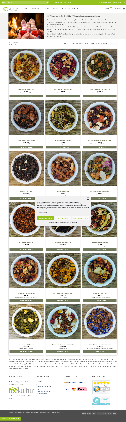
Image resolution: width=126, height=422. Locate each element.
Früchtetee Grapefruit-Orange (26, 293)
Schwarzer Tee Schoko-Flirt (63, 242)
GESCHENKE (45, 8)
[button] (88, 198)
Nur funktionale (63, 218)
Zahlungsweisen (42, 393)
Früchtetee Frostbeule (63, 191)
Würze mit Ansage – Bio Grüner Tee (100, 89)
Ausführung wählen (99, 96)
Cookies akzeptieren (45, 218)
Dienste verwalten (42, 212)
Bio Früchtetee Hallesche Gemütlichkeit (100, 140)
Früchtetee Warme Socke (100, 293)
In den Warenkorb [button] (26, 96)
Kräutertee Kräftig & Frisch (63, 140)
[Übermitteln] (47, 2)
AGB (38, 384)
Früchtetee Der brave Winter (26, 89)
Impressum (74, 222)
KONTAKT (75, 8)
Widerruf (39, 395)
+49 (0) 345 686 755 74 (119, 2)
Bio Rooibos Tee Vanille (26, 242)
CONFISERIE (55, 8)
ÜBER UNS (66, 8)
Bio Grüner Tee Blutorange (26, 345)
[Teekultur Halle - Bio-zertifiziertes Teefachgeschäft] (10, 8)
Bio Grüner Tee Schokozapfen (26, 140)
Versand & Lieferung (43, 391)
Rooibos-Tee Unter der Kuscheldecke (63, 345)
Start (10, 42)
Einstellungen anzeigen (80, 218)
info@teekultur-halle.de (105, 2)
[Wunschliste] (124, 9)
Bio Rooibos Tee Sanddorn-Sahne (63, 293)
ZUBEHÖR (35, 8)
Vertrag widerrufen (10, 418)
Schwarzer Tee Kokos (26, 191)
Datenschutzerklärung (54, 222)
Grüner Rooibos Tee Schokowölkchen (100, 345)
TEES (25, 8)
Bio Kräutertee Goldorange (100, 242)
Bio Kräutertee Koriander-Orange (99, 191)
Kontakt (39, 381)
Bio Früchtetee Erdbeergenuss (63, 89)
